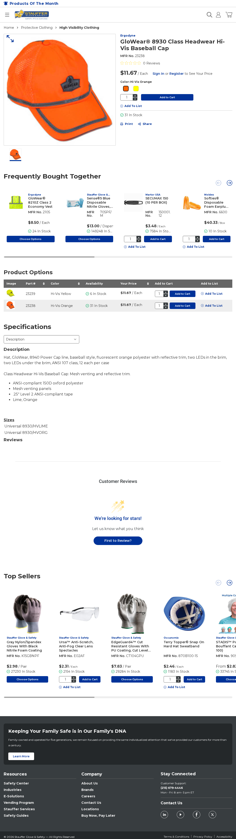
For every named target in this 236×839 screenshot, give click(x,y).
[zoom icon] (8, 38)
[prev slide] (218, 183)
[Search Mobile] (209, 14)
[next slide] (229, 183)
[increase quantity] (135, 95)
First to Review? (118, 541)
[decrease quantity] (135, 99)
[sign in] (216, 14)
